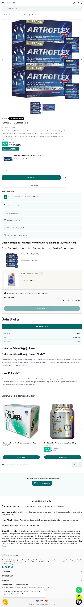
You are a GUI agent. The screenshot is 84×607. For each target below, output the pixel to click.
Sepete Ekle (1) (42, 308)
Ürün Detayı (34, 185)
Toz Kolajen (12, 15)
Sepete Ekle (31, 177)
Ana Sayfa (4, 15)
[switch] (41, 273)
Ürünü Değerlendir (43, 483)
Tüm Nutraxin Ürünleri (16, 118)
